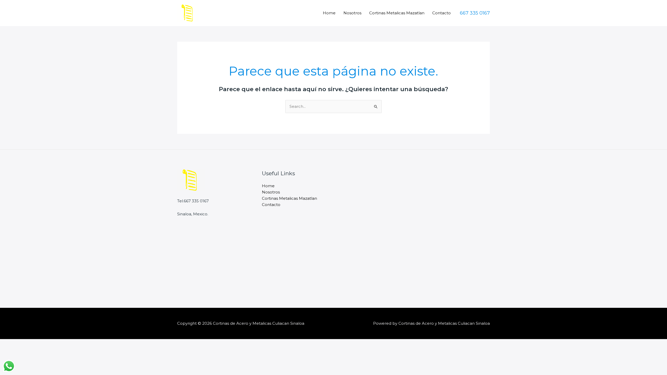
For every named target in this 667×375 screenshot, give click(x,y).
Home (329, 12)
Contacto (441, 12)
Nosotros (352, 12)
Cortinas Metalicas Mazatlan (396, 12)
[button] (475, 13)
